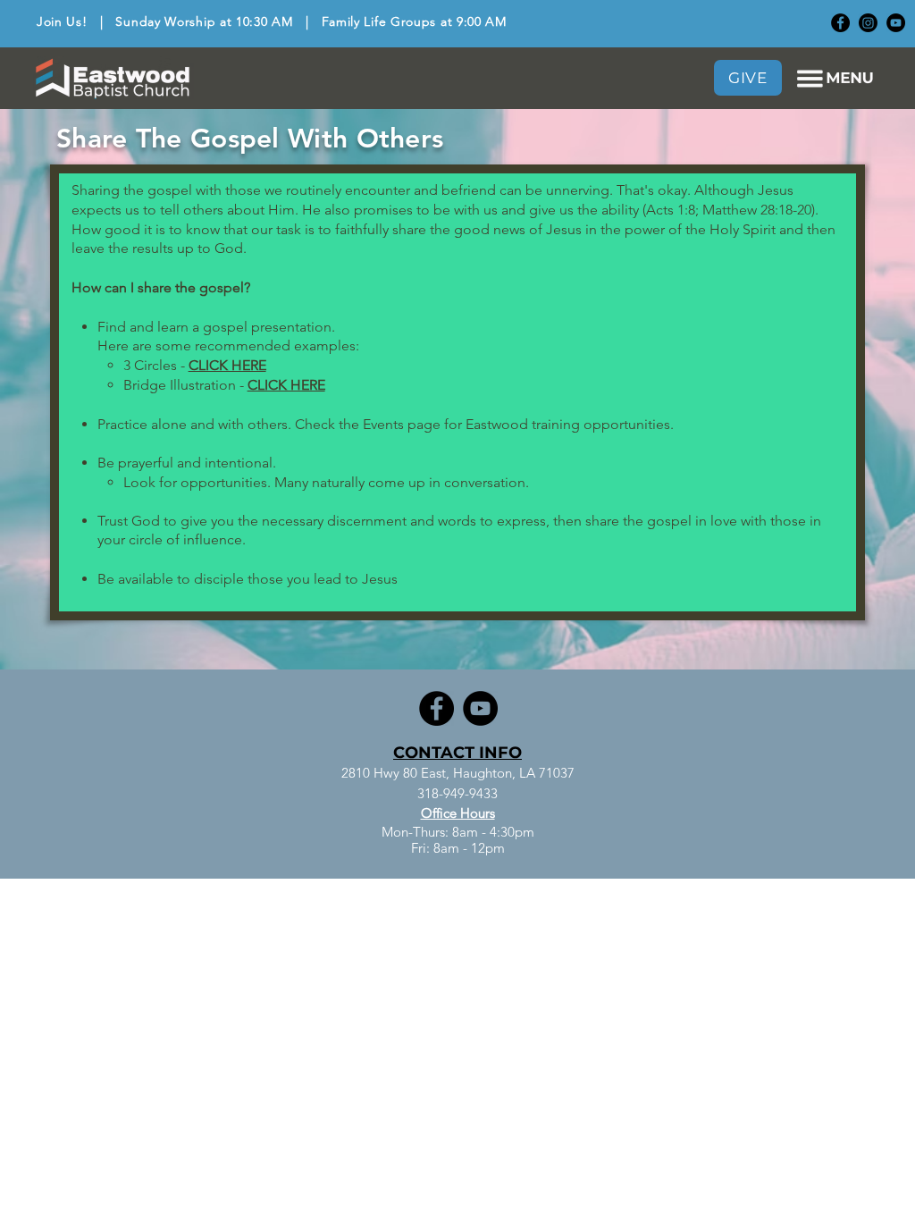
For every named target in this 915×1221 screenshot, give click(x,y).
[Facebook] (840, 22)
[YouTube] (895, 22)
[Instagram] (868, 22)
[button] (835, 79)
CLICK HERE (227, 365)
